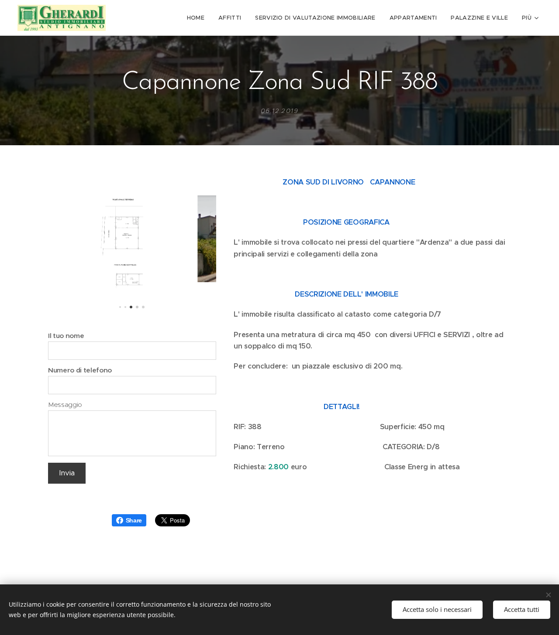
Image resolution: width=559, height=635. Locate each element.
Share (134, 520)
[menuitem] (198, 18)
